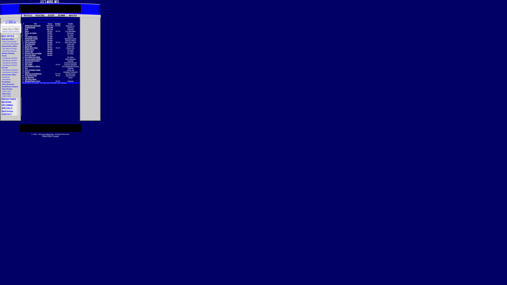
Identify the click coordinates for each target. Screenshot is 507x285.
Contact (56, 136)
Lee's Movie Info (48, 134)
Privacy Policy (47, 136)
